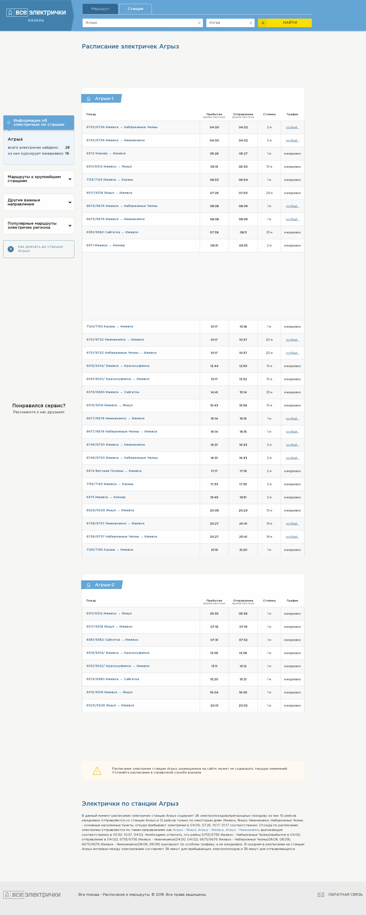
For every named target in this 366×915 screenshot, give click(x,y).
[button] (38, 122)
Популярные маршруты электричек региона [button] (32, 225)
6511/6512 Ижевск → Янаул (109, 166)
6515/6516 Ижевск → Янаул (109, 405)
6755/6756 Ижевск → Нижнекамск (115, 140)
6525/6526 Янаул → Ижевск (110, 510)
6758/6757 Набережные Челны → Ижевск (121, 536)
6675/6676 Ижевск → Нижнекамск (115, 219)
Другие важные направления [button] (24, 202)
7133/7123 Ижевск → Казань (109, 179)
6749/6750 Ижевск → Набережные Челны (122, 457)
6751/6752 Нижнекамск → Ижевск (115, 339)
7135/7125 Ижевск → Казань (109, 484)
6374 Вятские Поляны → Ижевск (114, 471)
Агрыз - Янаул (184, 830)
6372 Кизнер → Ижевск (106, 153)
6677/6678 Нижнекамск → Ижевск (115, 418)
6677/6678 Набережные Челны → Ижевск (121, 431)
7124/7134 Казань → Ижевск (109, 326)
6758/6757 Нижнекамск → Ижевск (115, 523)
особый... (292, 127)
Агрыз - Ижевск (211, 830)
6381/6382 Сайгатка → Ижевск (112, 232)
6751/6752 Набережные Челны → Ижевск (121, 352)
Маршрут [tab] (100, 9)
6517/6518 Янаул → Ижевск (109, 192)
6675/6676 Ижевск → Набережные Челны (122, 206)
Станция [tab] (135, 9)
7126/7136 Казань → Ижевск (109, 549)
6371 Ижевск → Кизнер (105, 245)
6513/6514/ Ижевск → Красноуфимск (118, 366)
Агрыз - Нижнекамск (242, 830)
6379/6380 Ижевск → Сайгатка (112, 392)
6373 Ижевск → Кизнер (106, 497)
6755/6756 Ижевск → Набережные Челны (122, 127)
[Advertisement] (38, 71)
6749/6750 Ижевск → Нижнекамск (115, 444)
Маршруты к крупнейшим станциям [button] (34, 179)
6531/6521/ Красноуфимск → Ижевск (118, 379)
